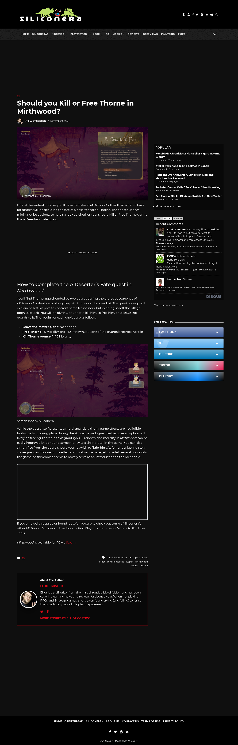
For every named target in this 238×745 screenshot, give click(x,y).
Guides (144, 557)
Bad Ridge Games (118, 557)
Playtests (168, 34)
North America (140, 565)
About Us (112, 721)
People (158, 219)
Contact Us (130, 721)
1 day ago (171, 290)
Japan (130, 561)
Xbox (96, 34)
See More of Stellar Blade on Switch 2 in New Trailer (189, 196)
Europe (134, 557)
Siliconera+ (40, 34)
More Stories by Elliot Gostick (65, 618)
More (181, 34)
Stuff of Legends (177, 229)
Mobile (117, 34)
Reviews (133, 34)
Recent (167, 219)
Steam (71, 542)
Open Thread (73, 721)
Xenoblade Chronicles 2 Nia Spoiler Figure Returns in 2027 (184, 270)
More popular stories (168, 206)
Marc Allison (174, 279)
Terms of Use (150, 721)
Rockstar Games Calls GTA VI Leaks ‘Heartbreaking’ (188, 187)
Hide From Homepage (112, 561)
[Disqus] (82, 669)
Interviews (150, 34)
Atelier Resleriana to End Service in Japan (182, 166)
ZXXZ (170, 256)
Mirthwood (142, 561)
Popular (178, 219)
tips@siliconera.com (125, 740)
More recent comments (168, 305)
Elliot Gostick (37, 121)
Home (25, 34)
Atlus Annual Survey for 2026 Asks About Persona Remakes (185, 246)
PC (107, 34)
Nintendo (58, 34)
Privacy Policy (173, 721)
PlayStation (78, 34)
